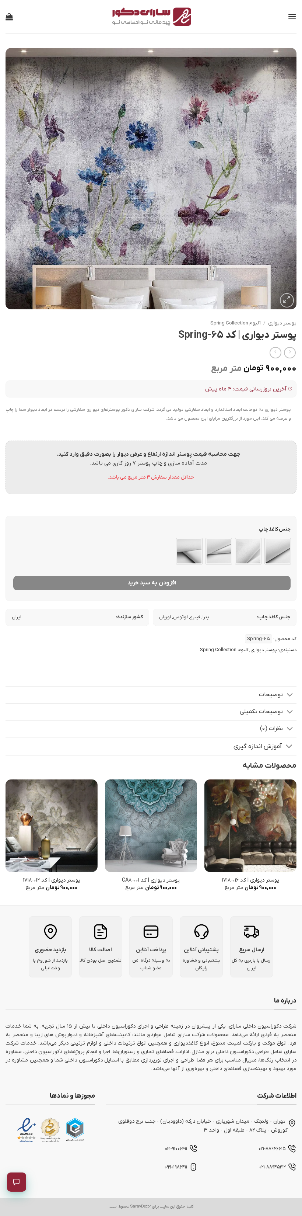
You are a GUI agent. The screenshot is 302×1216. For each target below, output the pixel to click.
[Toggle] (289, 695)
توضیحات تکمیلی (261, 711)
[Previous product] (275, 352)
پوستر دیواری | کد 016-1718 (250, 880)
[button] (292, 16)
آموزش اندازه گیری (257, 746)
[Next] (5, 841)
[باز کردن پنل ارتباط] (16, 1182)
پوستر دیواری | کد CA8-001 (151, 880)
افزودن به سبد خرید (151, 583)
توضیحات (271, 694)
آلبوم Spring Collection (235, 323)
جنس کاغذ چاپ (275, 529)
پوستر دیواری (282, 323)
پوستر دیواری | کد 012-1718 (51, 880)
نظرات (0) (271, 728)
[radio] (278, 551)
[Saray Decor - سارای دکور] (151, 16)
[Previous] (296, 841)
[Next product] (289, 352)
